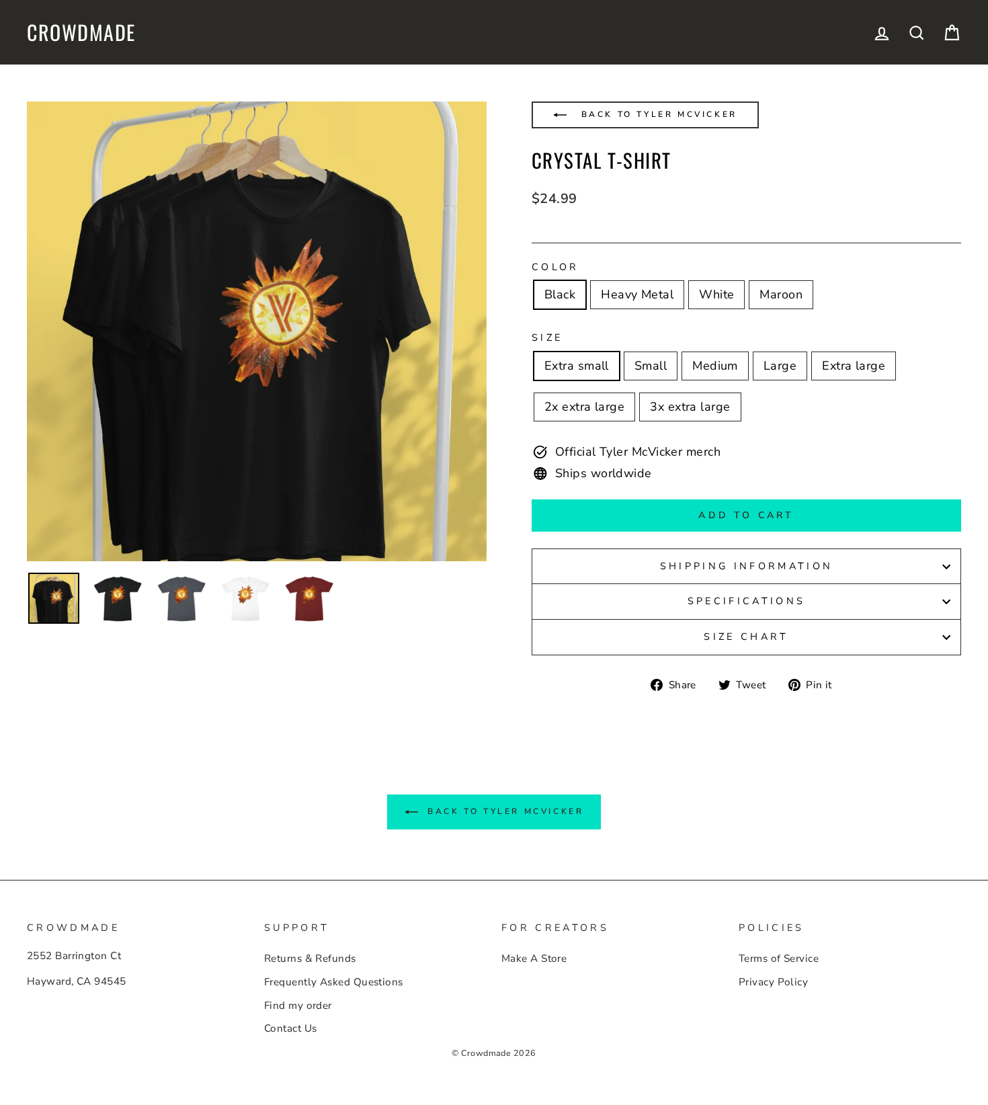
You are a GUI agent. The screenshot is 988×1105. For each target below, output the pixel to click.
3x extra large (690, 407)
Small (650, 366)
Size (547, 337)
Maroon (780, 294)
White (716, 294)
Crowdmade (81, 32)
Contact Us (290, 1028)
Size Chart (746, 636)
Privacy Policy (773, 982)
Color (555, 267)
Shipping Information (746, 566)
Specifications (746, 601)
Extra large (853, 366)
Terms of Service (779, 958)
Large (780, 366)
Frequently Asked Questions (333, 982)
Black (559, 294)
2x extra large (584, 407)
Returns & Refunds (310, 958)
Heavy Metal (637, 294)
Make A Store (534, 958)
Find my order (298, 1005)
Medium (715, 366)
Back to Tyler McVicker (657, 114)
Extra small (576, 366)
